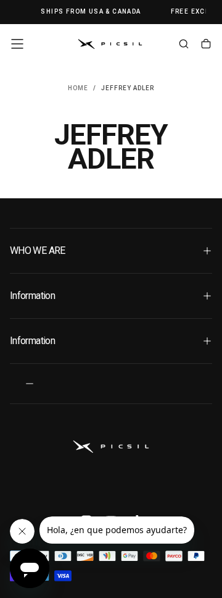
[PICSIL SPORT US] (111, 446)
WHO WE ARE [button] (37, 250)
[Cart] (206, 45)
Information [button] (32, 295)
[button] (17, 43)
